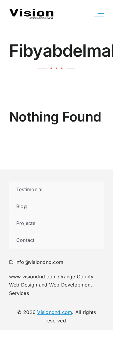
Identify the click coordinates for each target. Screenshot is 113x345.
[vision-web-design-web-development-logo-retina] (32, 10)
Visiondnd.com (54, 312)
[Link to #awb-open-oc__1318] (99, 13)
